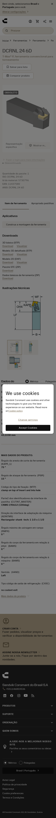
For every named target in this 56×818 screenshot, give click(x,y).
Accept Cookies (28, 427)
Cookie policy (15, 410)
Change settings (28, 419)
